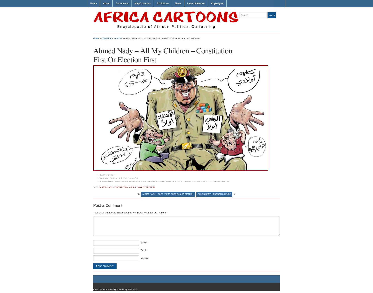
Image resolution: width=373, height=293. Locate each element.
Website (144, 258)
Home (93, 3)
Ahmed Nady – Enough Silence (214, 194)
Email (144, 250)
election (150, 187)
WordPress (133, 289)
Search (272, 15)
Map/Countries (143, 3)
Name (144, 242)
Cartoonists (122, 3)
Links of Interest (196, 3)
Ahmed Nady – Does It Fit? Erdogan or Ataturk (167, 194)
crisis (132, 187)
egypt (140, 187)
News (178, 3)
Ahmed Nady (105, 187)
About (106, 3)
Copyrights (217, 3)
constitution (120, 187)
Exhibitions (163, 3)
